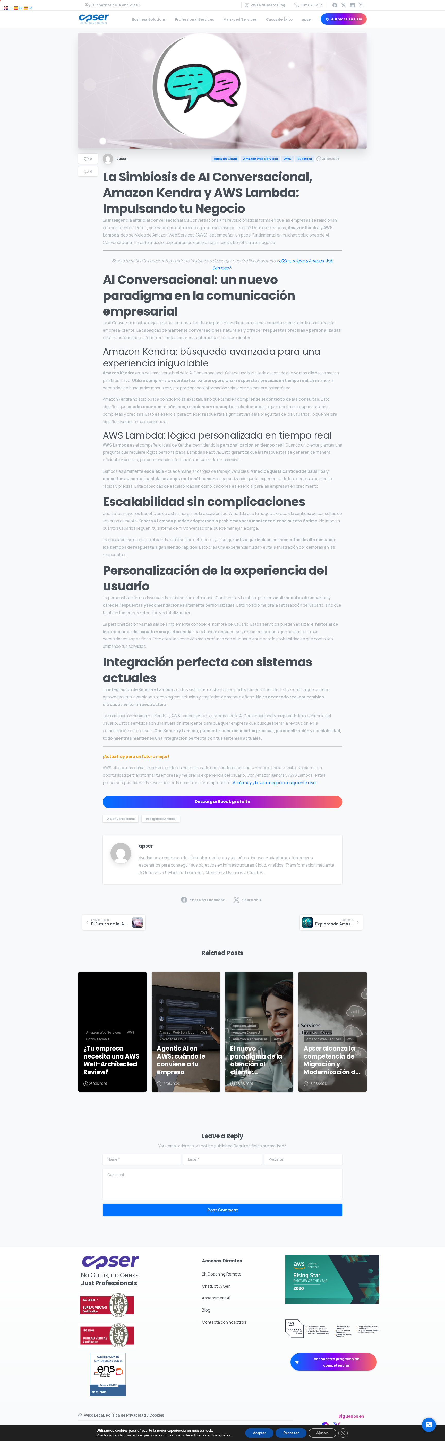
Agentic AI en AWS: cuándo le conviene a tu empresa (181, 1060)
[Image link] (121, 1305)
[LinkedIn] (352, 5)
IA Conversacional (120, 819)
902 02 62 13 (311, 5)
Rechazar (291, 1432)
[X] (343, 5)
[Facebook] (334, 5)
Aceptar (259, 1432)
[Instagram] (361, 5)
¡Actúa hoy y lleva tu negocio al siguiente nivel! (275, 782)
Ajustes (322, 1432)
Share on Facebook (207, 899)
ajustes (224, 1435)
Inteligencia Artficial (160, 819)
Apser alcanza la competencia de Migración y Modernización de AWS (331, 1060)
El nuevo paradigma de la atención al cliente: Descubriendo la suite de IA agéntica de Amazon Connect (257, 1060)
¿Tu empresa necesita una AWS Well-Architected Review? (111, 1060)
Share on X (251, 899)
